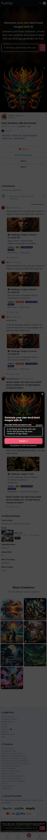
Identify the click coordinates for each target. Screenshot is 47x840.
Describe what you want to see (18, 425)
